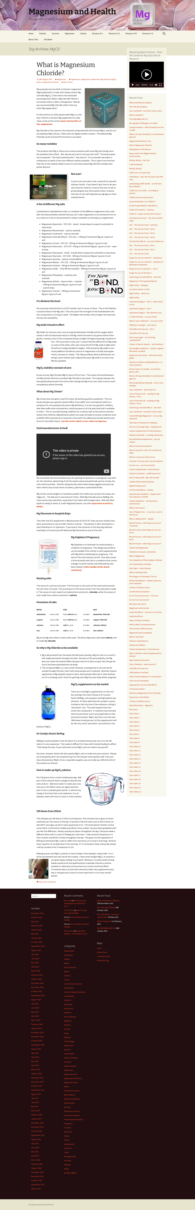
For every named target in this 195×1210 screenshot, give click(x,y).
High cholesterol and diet (139, 660)
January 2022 (36, 930)
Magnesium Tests (71, 1082)
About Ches (33, 39)
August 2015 (36, 1188)
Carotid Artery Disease (73, 984)
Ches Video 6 (134, 730)
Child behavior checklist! (139, 672)
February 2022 (36, 925)
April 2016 (35, 1156)
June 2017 (35, 1102)
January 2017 (36, 1119)
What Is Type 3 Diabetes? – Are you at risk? (146, 321)
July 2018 (34, 1053)
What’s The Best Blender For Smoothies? (145, 676)
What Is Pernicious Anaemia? (140, 446)
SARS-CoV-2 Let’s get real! (139, 172)
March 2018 (35, 1069)
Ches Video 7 (134, 734)
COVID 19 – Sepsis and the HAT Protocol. (145, 214)
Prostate (67, 1127)
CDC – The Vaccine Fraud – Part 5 (142, 233)
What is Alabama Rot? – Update (141, 519)
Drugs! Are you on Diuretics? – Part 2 (143, 269)
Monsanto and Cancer (137, 604)
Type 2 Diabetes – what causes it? (142, 389)
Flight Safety (134, 297)
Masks (66, 1086)
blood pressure (70, 967)
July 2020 (34, 954)
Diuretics (67, 1025)
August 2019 (36, 999)
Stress (66, 1140)
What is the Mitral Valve (138, 572)
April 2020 (35, 967)
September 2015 (37, 1184)
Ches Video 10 (134, 746)
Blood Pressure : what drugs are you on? (145, 543)
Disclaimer (48, 39)
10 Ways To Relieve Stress (139, 587)
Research (68, 1132)
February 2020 (36, 975)
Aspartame (68, 955)
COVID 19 (67, 1000)
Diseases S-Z (147, 33)
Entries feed (102, 952)
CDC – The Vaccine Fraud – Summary (143, 225)
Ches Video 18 (134, 779)
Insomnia (67, 1062)
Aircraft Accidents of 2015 (139, 289)
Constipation (69, 996)
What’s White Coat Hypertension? (142, 624)
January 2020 (36, 979)
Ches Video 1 (134, 713)
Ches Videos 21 (135, 791)
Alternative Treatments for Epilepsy (143, 422)
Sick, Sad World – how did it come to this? (145, 111)
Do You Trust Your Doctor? (139, 600)
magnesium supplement (90, 79)
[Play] (132, 85)
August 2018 (36, 1049)
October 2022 (36, 917)
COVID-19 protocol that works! (141, 197)
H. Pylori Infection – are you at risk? (143, 317)
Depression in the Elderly (139, 697)
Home (31, 33)
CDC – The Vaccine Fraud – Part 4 (142, 237)
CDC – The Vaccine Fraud (139, 253)
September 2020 (37, 946)
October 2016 (36, 1131)
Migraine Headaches (72, 1099)
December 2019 (37, 983)
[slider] (144, 85)
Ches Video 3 (134, 718)
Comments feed (103, 956)
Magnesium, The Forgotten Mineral (143, 281)
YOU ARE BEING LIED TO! (138, 119)
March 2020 (35, 971)
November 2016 (37, 1127)
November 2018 (37, 1036)
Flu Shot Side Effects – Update (141, 490)
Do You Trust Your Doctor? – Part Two (143, 596)
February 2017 (36, 1114)
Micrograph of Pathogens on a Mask (143, 123)
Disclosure (133, 709)
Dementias (68, 1004)
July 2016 (34, 1143)
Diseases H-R (131, 33)
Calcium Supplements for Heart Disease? (145, 431)
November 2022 (37, 913)
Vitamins (42, 33)
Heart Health (69, 1053)
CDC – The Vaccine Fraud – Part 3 (142, 245)
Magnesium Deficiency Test (140, 141)
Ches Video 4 (134, 722)
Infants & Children (71, 1058)
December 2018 (37, 1032)
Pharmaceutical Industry (73, 1119)
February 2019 (36, 1024)
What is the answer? (137, 508)
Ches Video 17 (134, 775)
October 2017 (36, 1086)
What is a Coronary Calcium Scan (142, 457)
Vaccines (55, 33)
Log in (99, 948)
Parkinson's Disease (72, 1111)
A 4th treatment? (136, 164)
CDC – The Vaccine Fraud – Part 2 (142, 249)
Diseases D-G (114, 33)
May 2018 (34, 1061)
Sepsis (67, 1136)
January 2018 (36, 1073)
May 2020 (34, 962)
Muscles (67, 1107)
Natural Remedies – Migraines (141, 705)
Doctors (67, 1029)
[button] (146, 74)
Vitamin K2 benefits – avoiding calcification (146, 435)
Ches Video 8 (134, 738)
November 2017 (37, 1082)
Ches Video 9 (134, 742)
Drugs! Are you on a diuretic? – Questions (145, 258)
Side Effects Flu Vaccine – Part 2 (141, 329)
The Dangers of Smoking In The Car (143, 576)
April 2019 (35, 1016)
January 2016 (36, 1168)
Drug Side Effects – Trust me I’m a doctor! (145, 612)
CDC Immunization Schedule (140, 564)
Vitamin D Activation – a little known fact (145, 473)
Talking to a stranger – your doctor (143, 325)
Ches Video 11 (134, 750)
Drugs (66, 1033)
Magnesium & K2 (70, 1074)
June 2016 (35, 1147)
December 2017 (37, 1077)
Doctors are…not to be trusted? (142, 465)
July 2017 (34, 1098)
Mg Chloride (105, 79)
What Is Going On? (136, 115)
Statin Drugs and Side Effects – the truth (145, 277)
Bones (66, 971)
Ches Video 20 (134, 787)
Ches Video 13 (134, 759)
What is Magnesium (136, 556)
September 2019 (37, 995)
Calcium (83, 33)
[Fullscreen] (160, 85)
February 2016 (36, 1164)
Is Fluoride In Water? (137, 689)
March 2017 (35, 1110)
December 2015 (37, 1172)
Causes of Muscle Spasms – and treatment (146, 344)
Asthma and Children (137, 645)
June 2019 (35, 1008)
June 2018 (35, 1057)
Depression (68, 1008)
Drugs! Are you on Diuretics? (140, 273)
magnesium (75, 79)
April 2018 (35, 1065)
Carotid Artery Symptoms (139, 591)
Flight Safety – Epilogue (138, 285)
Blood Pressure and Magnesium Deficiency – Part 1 (75, 903)
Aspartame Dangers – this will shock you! (145, 312)
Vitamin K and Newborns (138, 641)
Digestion (68, 1021)
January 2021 (36, 938)
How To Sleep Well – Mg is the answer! (144, 477)
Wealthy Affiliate (70, 1173)
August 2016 (36, 1139)
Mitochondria (69, 1103)
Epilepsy (67, 1037)
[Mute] (156, 85)
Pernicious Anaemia (72, 1115)
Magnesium (69, 33)
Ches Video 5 (134, 726)
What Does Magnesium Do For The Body (145, 693)
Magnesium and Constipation (140, 633)
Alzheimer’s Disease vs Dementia (142, 552)
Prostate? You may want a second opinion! (146, 461)
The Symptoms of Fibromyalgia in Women (145, 560)
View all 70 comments (47, 882)
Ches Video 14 (134, 763)
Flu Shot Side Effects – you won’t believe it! (146, 241)
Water (66, 1169)
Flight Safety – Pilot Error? (139, 293)
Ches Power (68, 82)
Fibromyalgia (69, 1041)
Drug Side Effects (136, 616)
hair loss (67, 1049)
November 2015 (37, 1176)
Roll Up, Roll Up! (135, 168)
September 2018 (37, 1045)
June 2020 (35, 958)
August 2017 (36, 1094)
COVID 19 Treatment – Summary (141, 210)
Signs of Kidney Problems (139, 620)
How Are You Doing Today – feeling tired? (145, 427)
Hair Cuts (67, 900)
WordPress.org (103, 960)
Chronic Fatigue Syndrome (74, 992)
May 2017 (34, 1106)
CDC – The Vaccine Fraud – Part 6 (142, 229)
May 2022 (34, 921)
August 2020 (36, 950)
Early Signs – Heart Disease (140, 568)
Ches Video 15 (134, 767)
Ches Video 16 (134, 771)
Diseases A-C (97, 33)
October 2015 (36, 1180)
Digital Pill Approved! (137, 486)
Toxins (66, 1152)
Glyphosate (68, 1045)
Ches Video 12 (134, 754)
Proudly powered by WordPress (41, 1204)
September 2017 (37, 1090)
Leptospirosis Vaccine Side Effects (143, 685)
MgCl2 (113, 79)
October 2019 (36, 991)
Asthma (67, 959)
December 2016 (37, 1123)
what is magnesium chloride (47, 82)
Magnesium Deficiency (73, 1078)
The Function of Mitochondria (140, 628)
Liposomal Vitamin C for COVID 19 (142, 201)
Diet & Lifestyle (70, 1016)
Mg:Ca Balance (69, 1095)
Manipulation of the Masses (140, 149)
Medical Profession (71, 1090)
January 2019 (36, 1028)
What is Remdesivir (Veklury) (140, 102)
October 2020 (36, 942)
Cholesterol (68, 988)
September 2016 (37, 1135)
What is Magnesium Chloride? (140, 145)
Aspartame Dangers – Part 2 (140, 308)
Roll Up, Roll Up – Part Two (139, 160)
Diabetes (67, 1012)
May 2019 (34, 1012)
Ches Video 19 (134, 783)
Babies (67, 963)
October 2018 (36, 1040)
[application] (146, 75)
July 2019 (34, 1003)
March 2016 (35, 1160)
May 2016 (34, 1151)
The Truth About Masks (138, 107)
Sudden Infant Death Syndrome (141, 481)
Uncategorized (70, 1156)
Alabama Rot (69, 951)
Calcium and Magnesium (138, 548)
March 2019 (35, 1020)
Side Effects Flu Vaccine (138, 333)
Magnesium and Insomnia (139, 608)
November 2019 (37, 987)
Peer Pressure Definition (139, 681)
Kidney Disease (70, 1066)
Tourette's (68, 1148)
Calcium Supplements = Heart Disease (144, 469)
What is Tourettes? (136, 637)
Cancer (67, 980)
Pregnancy (68, 1123)
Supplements (69, 1144)
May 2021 (34, 934)
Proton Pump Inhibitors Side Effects (143, 205)
